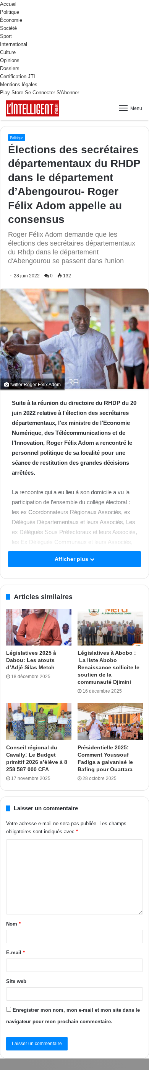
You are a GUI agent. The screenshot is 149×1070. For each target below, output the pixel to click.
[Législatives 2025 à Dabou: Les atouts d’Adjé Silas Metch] (38, 627)
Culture (8, 52)
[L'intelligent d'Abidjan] (32, 108)
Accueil (8, 4)
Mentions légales (18, 84)
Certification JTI (17, 76)
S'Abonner (68, 92)
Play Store (11, 92)
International (13, 44)
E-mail (15, 952)
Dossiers (9, 68)
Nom (13, 924)
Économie (11, 20)
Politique (9, 12)
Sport (6, 36)
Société (8, 28)
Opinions (9, 60)
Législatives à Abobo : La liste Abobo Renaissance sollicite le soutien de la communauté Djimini (108, 667)
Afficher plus (72, 559)
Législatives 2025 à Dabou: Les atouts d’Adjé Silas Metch (31, 660)
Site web (16, 981)
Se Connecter (40, 92)
